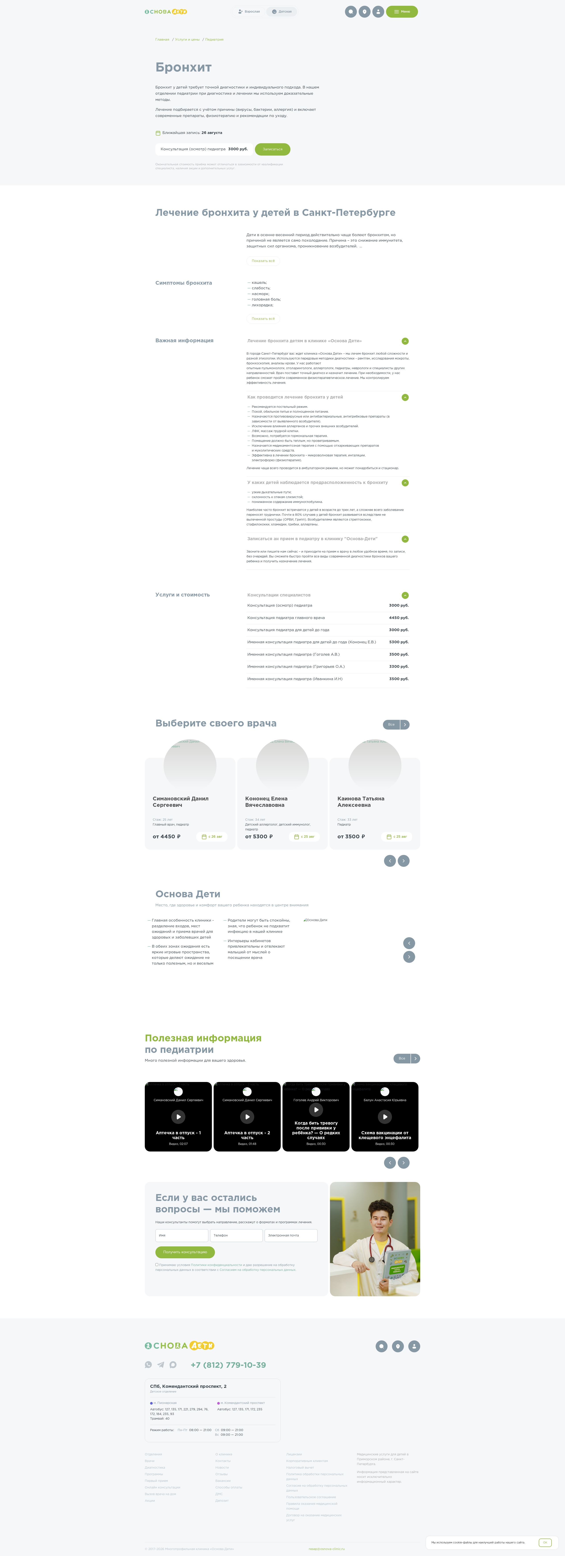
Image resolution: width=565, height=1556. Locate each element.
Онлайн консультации (162, 1487)
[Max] (173, 1365)
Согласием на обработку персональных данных (258, 1270)
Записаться (272, 149)
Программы (154, 1474)
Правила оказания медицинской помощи (311, 1506)
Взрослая (252, 11)
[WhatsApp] (148, 1365)
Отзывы (221, 1474)
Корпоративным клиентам (307, 1461)
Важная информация (184, 340)
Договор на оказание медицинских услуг (314, 1518)
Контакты (223, 1461)
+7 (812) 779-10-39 (228, 1365)
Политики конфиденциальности (216, 1265)
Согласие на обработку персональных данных (316, 1488)
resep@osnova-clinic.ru (327, 1549)
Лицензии (294, 1454)
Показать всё (263, 261)
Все (391, 724)
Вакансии (223, 1481)
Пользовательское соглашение (311, 1497)
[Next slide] (404, 861)
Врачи (149, 1461)
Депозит (222, 1501)
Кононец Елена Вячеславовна (266, 802)
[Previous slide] (390, 861)
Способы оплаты (228, 1487)
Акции (150, 1501)
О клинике (223, 1454)
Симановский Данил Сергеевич (181, 802)
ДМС (219, 1494)
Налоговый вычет (300, 1467)
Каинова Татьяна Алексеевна (360, 802)
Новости (222, 1467)
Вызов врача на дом (160, 1494)
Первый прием (156, 1481)
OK (545, 1542)
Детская (285, 11)
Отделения (153, 1454)
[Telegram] (160, 1365)
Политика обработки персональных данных (315, 1477)
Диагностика (155, 1467)
